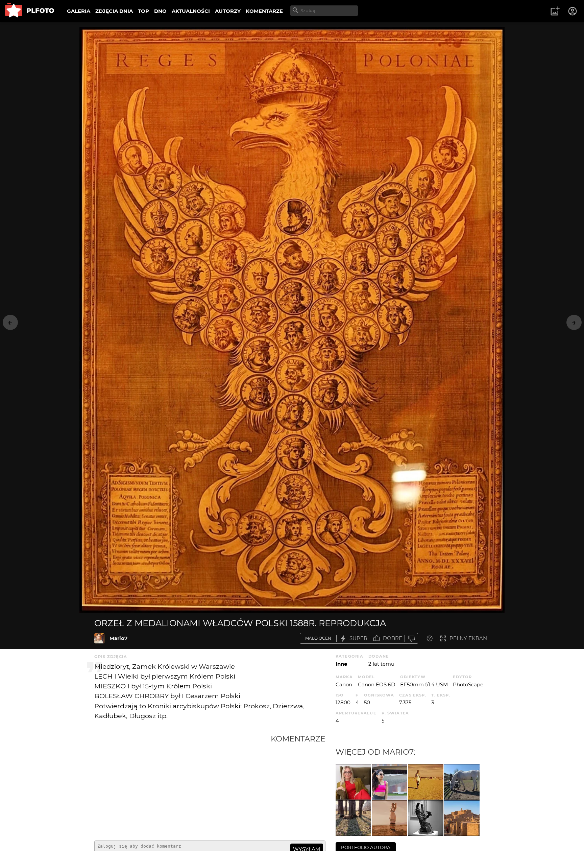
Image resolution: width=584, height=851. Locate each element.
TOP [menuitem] (143, 11)
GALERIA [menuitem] (78, 11)
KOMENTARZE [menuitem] (264, 11)
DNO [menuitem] (160, 11)
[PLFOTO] (29, 11)
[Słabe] (411, 638)
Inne (341, 664)
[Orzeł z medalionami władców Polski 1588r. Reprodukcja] (99, 638)
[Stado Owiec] (353, 818)
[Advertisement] (182, 784)
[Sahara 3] (425, 782)
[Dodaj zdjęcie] (555, 11)
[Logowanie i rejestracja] (572, 11)
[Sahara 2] (389, 818)
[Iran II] (462, 818)
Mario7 (118, 638)
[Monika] (353, 782)
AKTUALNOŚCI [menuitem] (191, 11)
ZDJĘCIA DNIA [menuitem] (114, 11)
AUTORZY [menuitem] (228, 11)
